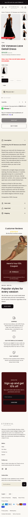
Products (8, 12)
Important (7, 208)
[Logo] (14, 7)
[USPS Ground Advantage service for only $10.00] (11, 2)
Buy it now (14, 126)
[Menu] (2, 7)
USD (10, 494)
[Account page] (5, 7)
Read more (7, 306)
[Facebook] (6, 469)
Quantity (4, 102)
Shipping (7, 213)
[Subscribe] (24, 484)
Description (7, 140)
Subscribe (14, 402)
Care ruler (7, 203)
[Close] (25, 237)
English (3, 494)
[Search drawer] (22, 7)
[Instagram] (2, 469)
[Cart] (25, 7)
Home (3, 12)
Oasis (3, 42)
